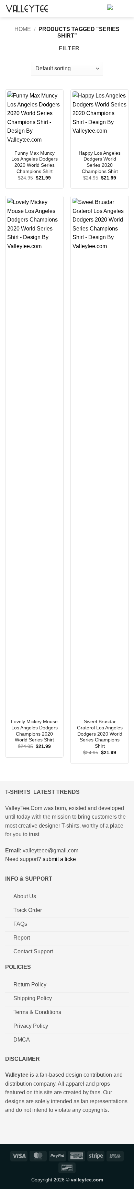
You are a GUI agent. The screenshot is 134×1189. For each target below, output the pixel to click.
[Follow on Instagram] (21, 1127)
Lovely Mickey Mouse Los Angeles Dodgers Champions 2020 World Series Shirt (34, 730)
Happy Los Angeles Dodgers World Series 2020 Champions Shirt (100, 162)
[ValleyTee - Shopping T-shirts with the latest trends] (27, 8)
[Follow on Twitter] (43, 1127)
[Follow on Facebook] (10, 1127)
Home (22, 29)
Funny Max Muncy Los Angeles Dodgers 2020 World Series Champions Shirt (34, 162)
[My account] (99, 8)
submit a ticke (59, 859)
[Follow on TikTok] (32, 1127)
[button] (111, 8)
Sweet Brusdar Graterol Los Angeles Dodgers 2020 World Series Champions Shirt (100, 734)
